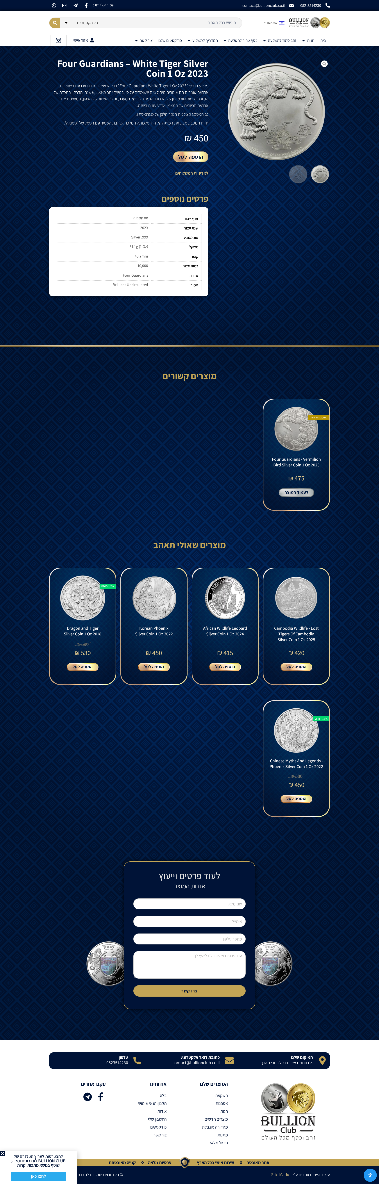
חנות (311, 40)
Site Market (281, 1174)
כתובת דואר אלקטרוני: (200, 1057)
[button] (2, 1153)
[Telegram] (87, 1097)
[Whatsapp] (54, 5)
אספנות (222, 1103)
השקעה (221, 1095)
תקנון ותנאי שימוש (152, 1103)
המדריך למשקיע (205, 40)
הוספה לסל (190, 156)
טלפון (123, 1057)
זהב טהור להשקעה (282, 40)
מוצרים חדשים (216, 1119)
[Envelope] (65, 5)
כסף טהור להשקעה (242, 40)
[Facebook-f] (86, 5)
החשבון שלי (157, 1119)
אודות (162, 1111)
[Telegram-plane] (75, 5)
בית (323, 40)
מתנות (223, 1135)
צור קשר (146, 40)
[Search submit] (54, 23)
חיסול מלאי (219, 1143)
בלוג (163, 1095)
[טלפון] (137, 1060)
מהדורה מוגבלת (215, 1127)
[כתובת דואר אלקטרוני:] (229, 1060)
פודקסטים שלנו (170, 40)
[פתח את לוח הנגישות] (370, 1175)
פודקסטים (158, 1127)
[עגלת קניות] (58, 40)
